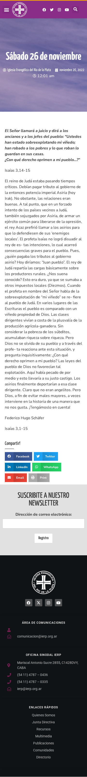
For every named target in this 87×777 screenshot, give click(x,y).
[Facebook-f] (44, 9)
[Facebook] (28, 602)
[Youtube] (67, 9)
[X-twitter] (38, 602)
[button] (6, 10)
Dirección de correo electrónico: (43, 514)
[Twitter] (52, 9)
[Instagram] (59, 9)
